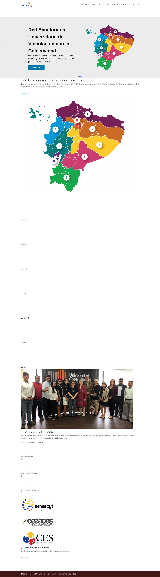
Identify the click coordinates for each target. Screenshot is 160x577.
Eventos (123, 4)
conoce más (25, 93)
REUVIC (84, 4)
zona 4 (23, 293)
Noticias (115, 4)
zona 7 (23, 367)
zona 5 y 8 (25, 318)
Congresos (96, 4)
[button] (3, 48)
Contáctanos (25, 558)
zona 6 (23, 343)
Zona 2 (24, 244)
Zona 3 (24, 269)
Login (130, 4)
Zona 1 (24, 220)
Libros (107, 4)
